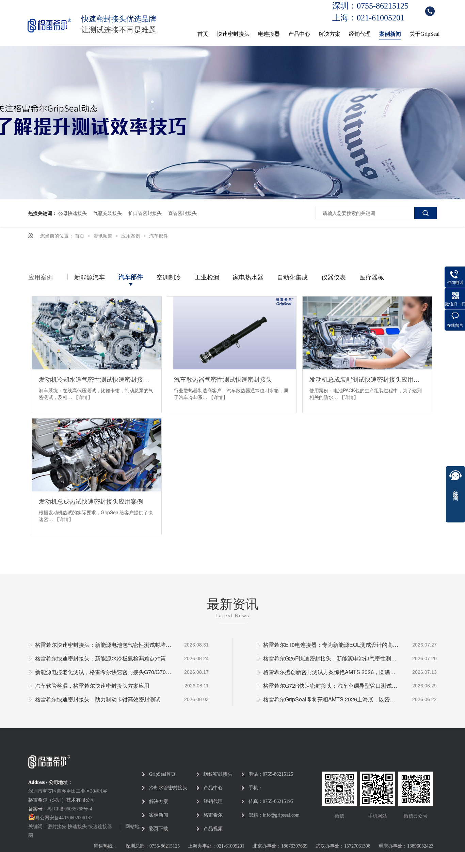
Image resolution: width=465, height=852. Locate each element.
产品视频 (213, 828)
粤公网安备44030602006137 (63, 817)
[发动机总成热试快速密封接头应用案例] (96, 455)
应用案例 (131, 235)
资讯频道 (103, 235)
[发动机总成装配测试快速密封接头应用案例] (367, 332)
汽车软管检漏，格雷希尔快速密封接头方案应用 (92, 685)
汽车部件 (158, 235)
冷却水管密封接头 (168, 787)
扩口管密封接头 (145, 213)
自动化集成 (292, 276)
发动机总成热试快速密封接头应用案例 (91, 501)
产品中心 (299, 34)
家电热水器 (248, 276)
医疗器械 (371, 276)
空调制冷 (169, 276)
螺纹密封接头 (218, 774)
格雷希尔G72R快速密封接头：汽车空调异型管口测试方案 (331, 685)
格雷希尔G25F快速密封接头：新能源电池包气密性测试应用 (331, 658)
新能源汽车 (89, 276)
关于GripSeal (424, 34)
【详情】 (83, 397)
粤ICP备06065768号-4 (69, 808)
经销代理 (360, 34)
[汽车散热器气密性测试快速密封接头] (231, 332)
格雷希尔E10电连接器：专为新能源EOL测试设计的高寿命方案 (331, 645)
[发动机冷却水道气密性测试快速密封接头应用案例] (96, 332)
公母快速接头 (72, 213)
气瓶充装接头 (107, 213)
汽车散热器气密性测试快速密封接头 (223, 379)
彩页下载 (158, 828)
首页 (202, 34)
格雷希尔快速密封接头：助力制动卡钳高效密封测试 (97, 699)
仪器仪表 (333, 276)
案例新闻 (390, 34)
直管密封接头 (182, 213)
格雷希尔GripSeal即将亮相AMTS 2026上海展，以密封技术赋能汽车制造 (331, 699)
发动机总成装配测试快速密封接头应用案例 (367, 379)
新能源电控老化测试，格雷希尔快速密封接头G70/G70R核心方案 (103, 672)
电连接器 (269, 34)
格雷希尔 (213, 815)
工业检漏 (207, 276)
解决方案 (329, 34)
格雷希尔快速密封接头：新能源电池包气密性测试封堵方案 (103, 645)
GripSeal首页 (162, 774)
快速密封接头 (233, 34)
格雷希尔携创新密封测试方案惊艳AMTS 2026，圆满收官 (331, 672)
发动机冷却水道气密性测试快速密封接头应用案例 (97, 379)
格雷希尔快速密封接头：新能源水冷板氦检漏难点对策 (100, 658)
